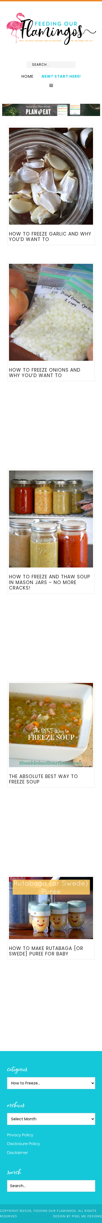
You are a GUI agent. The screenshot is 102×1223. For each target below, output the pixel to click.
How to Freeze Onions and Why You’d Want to (45, 373)
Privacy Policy (20, 1135)
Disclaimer (17, 1152)
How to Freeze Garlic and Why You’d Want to (50, 237)
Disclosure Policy (23, 1143)
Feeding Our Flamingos (51, 29)
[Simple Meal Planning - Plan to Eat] (51, 113)
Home (27, 76)
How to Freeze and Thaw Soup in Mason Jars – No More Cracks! (49, 582)
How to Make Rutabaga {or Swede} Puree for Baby (46, 951)
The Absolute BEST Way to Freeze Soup (43, 779)
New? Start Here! (61, 76)
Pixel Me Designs (87, 1216)
